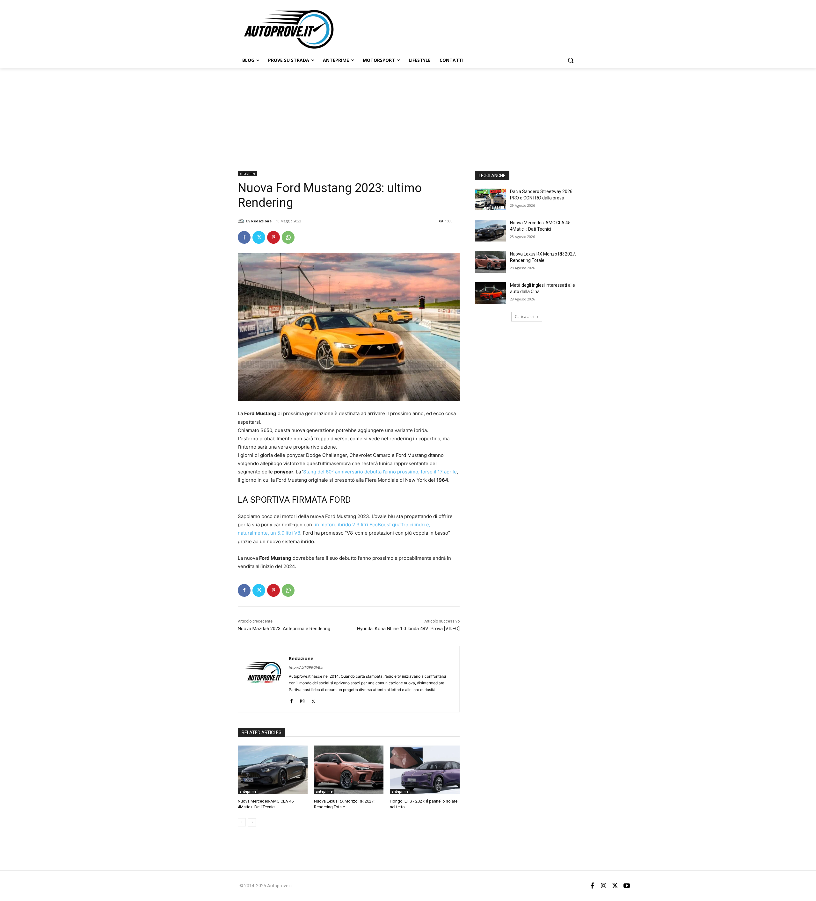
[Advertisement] (408, 115)
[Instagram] (302, 699)
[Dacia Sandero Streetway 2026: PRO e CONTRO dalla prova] (490, 199)
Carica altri (524, 316)
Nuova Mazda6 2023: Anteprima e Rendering (284, 628)
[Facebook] (244, 237)
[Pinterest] (273, 237)
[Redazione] (242, 221)
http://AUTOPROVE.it (306, 667)
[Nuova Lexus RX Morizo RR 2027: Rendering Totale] (349, 770)
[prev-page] (242, 822)
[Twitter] (258, 237)
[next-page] (252, 822)
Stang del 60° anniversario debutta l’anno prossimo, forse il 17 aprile (380, 472)
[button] (570, 60)
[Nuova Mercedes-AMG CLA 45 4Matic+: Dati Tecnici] (273, 770)
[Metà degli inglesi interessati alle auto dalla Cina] (490, 293)
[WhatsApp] (288, 237)
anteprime (247, 173)
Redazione (261, 221)
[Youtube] (626, 886)
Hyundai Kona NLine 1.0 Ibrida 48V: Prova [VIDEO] (408, 628)
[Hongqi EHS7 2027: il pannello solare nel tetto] (425, 770)
